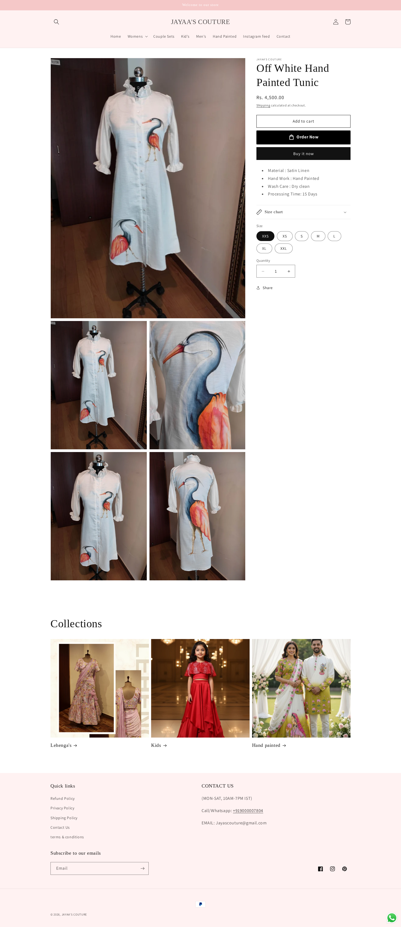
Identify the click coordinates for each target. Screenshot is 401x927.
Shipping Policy (63, 817)
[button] (56, 22)
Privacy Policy (62, 808)
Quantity (263, 260)
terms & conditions (67, 836)
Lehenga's (60, 745)
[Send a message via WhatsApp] (391, 917)
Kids (156, 745)
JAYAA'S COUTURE (74, 914)
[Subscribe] (142, 868)
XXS (265, 236)
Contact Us (60, 827)
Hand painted (266, 745)
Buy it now (303, 153)
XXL (283, 248)
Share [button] (268, 287)
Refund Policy (62, 798)
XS (285, 236)
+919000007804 (248, 810)
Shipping (263, 105)
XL (264, 248)
